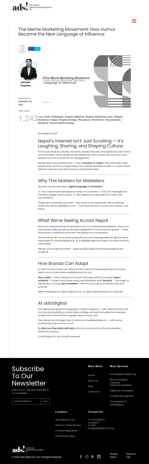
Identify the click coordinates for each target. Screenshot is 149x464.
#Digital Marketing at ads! (99, 116)
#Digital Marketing (75, 116)
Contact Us (94, 391)
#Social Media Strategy (63, 122)
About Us (93, 380)
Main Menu (95, 366)
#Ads (47, 116)
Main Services (119, 366)
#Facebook (84, 119)
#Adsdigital (58, 116)
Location (61, 411)
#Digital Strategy (68, 119)
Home (91, 375)
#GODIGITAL (98, 119)
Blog (90, 386)
